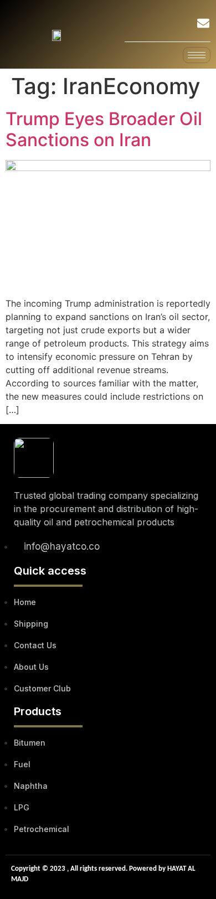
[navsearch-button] (174, 25)
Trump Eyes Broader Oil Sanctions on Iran (104, 129)
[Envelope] (203, 23)
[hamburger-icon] (196, 55)
